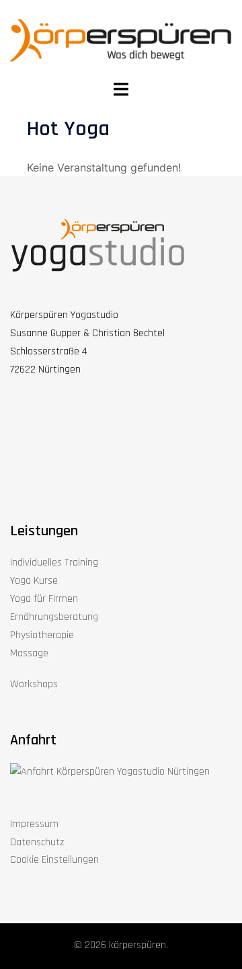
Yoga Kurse (34, 581)
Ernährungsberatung (54, 617)
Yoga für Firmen (44, 599)
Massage (29, 653)
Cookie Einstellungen (54, 860)
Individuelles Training (54, 562)
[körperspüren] (121, 40)
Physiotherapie (42, 635)
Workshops (34, 684)
